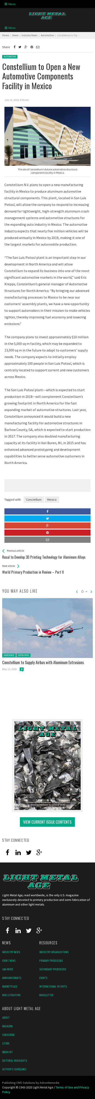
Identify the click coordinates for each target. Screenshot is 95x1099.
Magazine (7, 1026)
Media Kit (7, 1052)
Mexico (52, 500)
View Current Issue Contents (47, 822)
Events (43, 978)
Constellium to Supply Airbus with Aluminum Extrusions (43, 662)
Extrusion (23, 655)
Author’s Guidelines (14, 1069)
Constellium (34, 500)
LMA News (7, 969)
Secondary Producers (52, 969)
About (6, 1017)
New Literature (11, 995)
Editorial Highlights (14, 1060)
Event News (9, 960)
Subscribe (8, 1035)
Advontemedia (49, 1083)
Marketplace (9, 986)
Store (6, 1043)
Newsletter (46, 995)
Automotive (10, 56)
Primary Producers (51, 960)
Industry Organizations (54, 952)
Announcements (11, 978)
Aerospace (9, 655)
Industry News (11, 952)
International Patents (53, 986)
